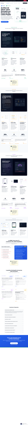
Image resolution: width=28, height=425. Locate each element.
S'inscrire (25, 0)
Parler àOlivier (14, 84)
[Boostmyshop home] (2, 3)
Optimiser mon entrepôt (4, 21)
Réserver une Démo (14, 343)
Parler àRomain (13, 264)
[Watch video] (12, 74)
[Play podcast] (11, 74)
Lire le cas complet (3, 78)
